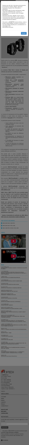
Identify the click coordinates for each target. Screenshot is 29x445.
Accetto (24, 33)
